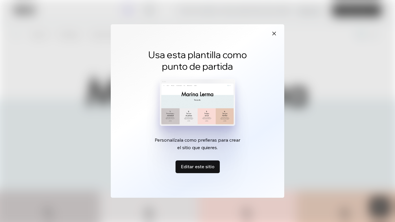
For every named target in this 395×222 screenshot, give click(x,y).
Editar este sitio (198, 166)
